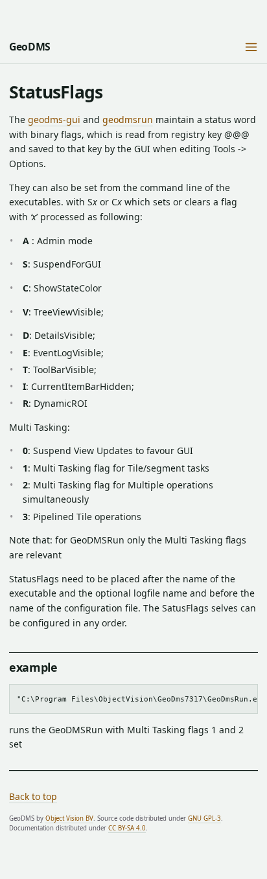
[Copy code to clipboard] (244, 697)
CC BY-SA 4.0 (127, 828)
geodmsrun (127, 119)
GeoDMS (30, 47)
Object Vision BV (69, 818)
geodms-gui (54, 119)
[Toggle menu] (251, 47)
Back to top (33, 796)
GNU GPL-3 (204, 818)
